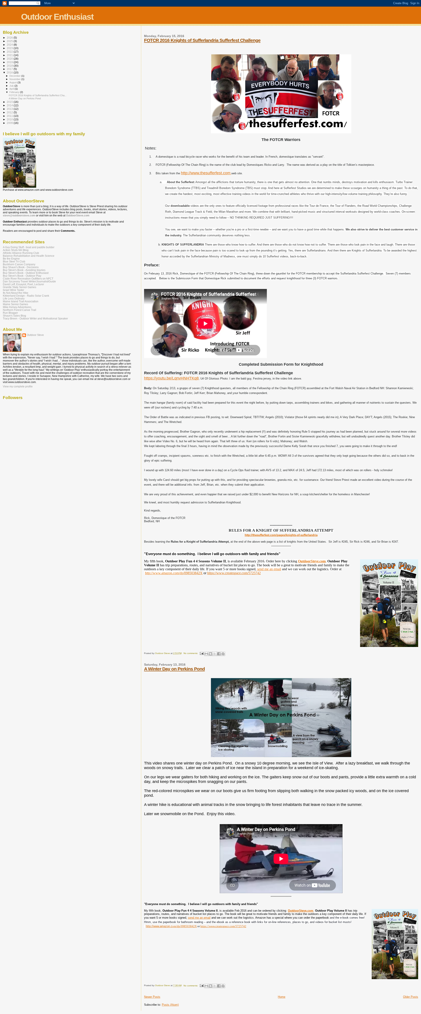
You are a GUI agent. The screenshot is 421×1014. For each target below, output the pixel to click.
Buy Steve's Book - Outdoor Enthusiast (25, 272)
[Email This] (206, 654)
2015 (10, 101)
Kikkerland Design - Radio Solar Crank (26, 295)
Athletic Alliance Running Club (21, 252)
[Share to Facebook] (219, 654)
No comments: (191, 653)
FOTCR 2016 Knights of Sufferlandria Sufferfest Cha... (37, 95)
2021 (10, 55)
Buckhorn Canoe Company (19, 264)
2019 (10, 62)
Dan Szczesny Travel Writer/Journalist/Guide (29, 281)
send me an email (269, 569)
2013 (10, 108)
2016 (10, 72)
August (13, 82)
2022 (10, 51)
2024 (10, 44)
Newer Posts (152, 996)
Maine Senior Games (15, 304)
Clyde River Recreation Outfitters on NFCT (28, 278)
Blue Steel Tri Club (14, 261)
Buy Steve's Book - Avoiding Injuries (24, 270)
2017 (10, 69)
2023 (10, 48)
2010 (10, 119)
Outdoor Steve (35, 335)
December (15, 76)
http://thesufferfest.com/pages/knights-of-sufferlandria (281, 535)
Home (281, 996)
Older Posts (410, 996)
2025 (10, 41)
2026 (10, 37)
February (14, 92)
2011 (10, 115)
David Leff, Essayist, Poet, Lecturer (23, 284)
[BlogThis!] (210, 654)
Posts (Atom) (170, 1004)
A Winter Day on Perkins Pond (174, 668)
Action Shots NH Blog (16, 250)
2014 (10, 105)
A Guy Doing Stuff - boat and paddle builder (28, 247)
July (11, 85)
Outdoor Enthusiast (57, 16)
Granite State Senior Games (19, 287)
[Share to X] (214, 654)
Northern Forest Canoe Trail (19, 309)
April (12, 88)
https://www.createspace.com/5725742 (234, 573)
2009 (10, 122)
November (15, 79)
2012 (10, 112)
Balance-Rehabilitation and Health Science (28, 255)
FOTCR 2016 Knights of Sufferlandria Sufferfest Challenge (202, 40)
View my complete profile (18, 386)
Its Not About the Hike (15, 292)
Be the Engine (11, 258)
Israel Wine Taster (13, 290)
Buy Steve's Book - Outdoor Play (22, 275)
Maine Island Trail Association (20, 301)
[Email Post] (201, 653)
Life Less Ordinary (14, 298)
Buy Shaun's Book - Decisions (21, 267)
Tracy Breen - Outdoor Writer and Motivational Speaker (35, 318)
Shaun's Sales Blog (14, 315)
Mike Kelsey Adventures (17, 307)
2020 (10, 58)
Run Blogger (10, 312)
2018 (10, 65)
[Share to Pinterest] (223, 654)
